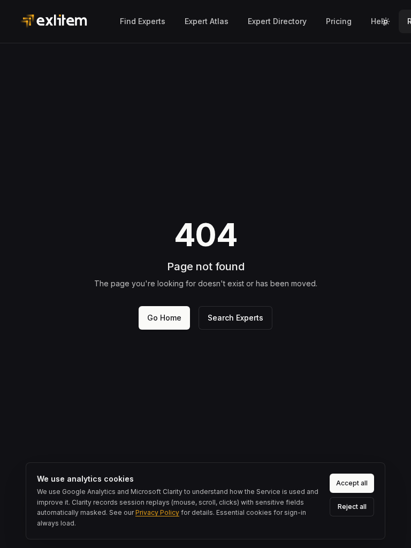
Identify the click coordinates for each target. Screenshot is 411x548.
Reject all (352, 507)
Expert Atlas (207, 21)
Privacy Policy (157, 512)
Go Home (164, 317)
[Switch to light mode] (385, 21)
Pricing (339, 21)
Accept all (352, 483)
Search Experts (235, 317)
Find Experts (142, 21)
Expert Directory (277, 21)
